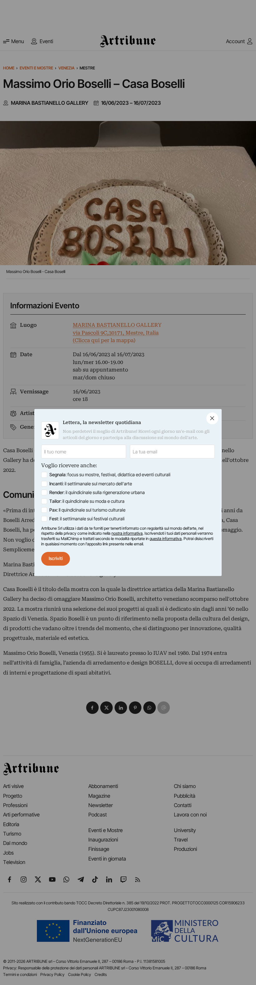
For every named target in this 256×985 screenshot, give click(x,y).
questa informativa (166, 538)
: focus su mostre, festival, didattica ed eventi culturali (109, 474)
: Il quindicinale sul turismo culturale (87, 510)
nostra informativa (127, 533)
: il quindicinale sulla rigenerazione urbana (97, 492)
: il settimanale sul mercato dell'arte (90, 484)
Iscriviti (56, 558)
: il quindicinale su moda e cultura (87, 501)
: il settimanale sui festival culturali (87, 519)
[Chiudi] (212, 418)
